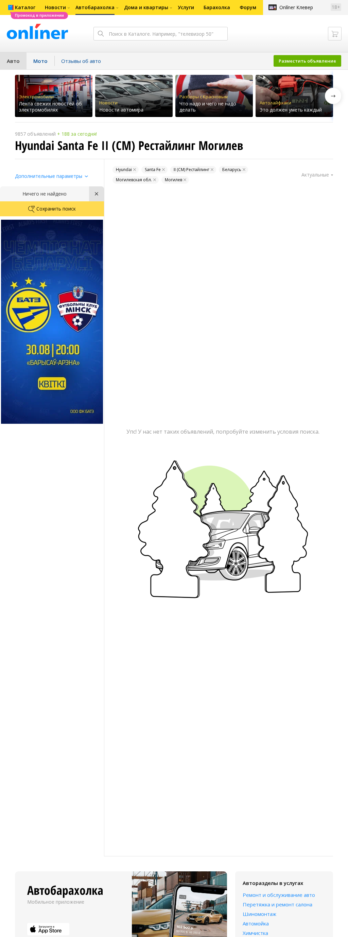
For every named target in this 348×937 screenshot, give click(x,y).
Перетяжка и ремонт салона (277, 904)
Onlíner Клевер (296, 7)
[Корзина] (335, 33)
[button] (333, 96)
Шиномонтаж (259, 913)
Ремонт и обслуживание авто (279, 894)
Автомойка (256, 923)
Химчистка (255, 933)
